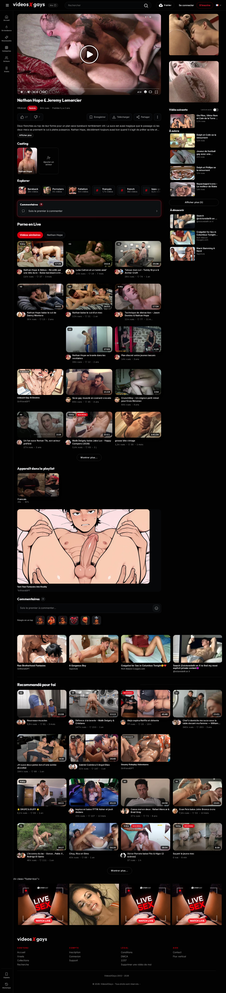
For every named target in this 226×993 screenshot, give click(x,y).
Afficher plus (25, 135)
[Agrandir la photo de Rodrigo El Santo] (20, 855)
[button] (24, 117)
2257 (124, 960)
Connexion (75, 956)
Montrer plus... (89, 457)
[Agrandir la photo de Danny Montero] (20, 314)
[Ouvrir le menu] (7, 5)
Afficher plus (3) (194, 202)
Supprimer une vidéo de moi (136, 964)
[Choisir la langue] (218, 5)
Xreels (20, 956)
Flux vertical (179, 956)
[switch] (216, 109)
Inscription (74, 952)
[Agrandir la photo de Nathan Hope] (20, 271)
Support (73, 960)
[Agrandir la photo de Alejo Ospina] (123, 722)
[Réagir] (145, 91)
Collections (23, 960)
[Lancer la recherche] (146, 6)
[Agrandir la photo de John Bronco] (175, 811)
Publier (167, 5)
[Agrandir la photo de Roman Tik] (20, 442)
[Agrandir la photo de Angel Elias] (71, 766)
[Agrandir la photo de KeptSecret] (71, 811)
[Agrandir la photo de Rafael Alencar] (123, 811)
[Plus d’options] (157, 117)
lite (53, 5)
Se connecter (186, 5)
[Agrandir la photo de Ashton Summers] (179, 722)
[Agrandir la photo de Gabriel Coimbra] (75, 766)
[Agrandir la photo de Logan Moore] (68, 271)
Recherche (23, 964)
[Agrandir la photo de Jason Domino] (121, 314)
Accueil (21, 952)
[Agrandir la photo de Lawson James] (20, 722)
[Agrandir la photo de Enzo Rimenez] (68, 399)
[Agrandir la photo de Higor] (123, 855)
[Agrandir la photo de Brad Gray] (127, 811)
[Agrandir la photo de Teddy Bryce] (121, 271)
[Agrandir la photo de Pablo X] (23, 855)
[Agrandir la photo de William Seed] (175, 722)
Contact (177, 952)
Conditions (126, 952)
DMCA (124, 956)
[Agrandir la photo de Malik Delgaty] (68, 442)
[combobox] (108, 5)
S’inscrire (204, 5)
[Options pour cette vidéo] (61, 276)
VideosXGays (107, 984)
